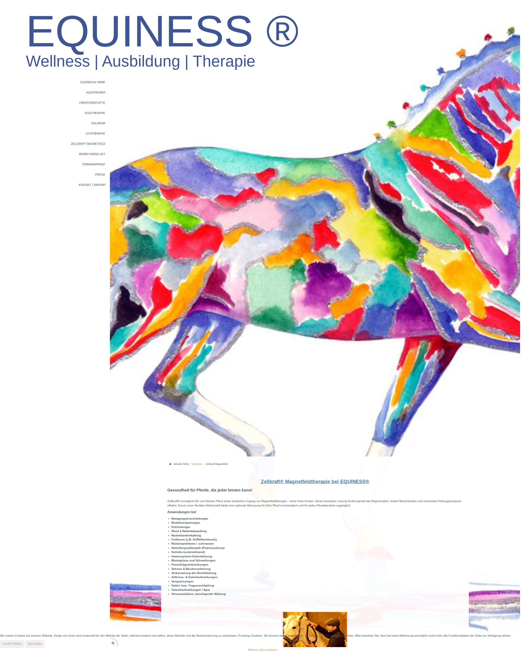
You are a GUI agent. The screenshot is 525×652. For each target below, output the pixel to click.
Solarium (98, 123)
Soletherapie (94, 113)
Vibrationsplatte (92, 102)
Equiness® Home (92, 82)
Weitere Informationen (262, 649)
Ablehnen (35, 643)
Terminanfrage (93, 164)
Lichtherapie (95, 133)
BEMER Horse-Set (92, 154)
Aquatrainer (95, 92)
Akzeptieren (12, 643)
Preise (100, 174)
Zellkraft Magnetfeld (88, 143)
